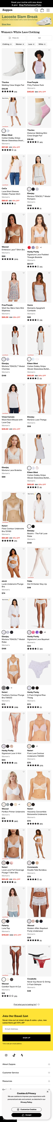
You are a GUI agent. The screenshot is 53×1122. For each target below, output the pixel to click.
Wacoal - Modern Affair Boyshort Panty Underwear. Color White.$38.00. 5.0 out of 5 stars (39, 914)
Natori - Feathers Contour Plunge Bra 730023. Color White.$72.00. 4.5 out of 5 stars (14, 681)
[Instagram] (6, 1055)
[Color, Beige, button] (37, 863)
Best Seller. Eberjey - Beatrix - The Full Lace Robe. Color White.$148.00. (39, 518)
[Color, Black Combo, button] (33, 746)
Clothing (5, 44)
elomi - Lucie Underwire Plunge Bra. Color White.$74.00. (14, 571)
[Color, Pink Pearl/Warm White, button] (12, 863)
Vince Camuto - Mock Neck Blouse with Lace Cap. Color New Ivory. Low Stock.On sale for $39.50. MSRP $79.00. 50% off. (14, 406)
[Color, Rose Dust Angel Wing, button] (33, 921)
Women (19, 44)
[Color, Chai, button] (37, 247)
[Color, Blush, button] (37, 468)
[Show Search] (36, 10)
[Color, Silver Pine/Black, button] (37, 921)
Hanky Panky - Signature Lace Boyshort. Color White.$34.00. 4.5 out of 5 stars (39, 624)
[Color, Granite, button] (41, 632)
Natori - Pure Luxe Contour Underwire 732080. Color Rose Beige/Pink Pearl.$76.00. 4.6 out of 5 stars (39, 739)
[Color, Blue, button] (8, 131)
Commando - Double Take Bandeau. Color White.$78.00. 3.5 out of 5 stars (39, 856)
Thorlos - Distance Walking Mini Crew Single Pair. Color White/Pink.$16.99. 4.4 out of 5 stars (39, 123)
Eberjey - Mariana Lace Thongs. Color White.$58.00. (39, 406)
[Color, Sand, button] (16, 804)
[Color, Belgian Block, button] (8, 804)
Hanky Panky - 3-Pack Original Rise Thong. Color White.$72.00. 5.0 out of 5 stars (39, 681)
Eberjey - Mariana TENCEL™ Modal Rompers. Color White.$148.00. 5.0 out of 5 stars (39, 182)
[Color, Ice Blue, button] (37, 189)
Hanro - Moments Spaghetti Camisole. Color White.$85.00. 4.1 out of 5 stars (39, 296)
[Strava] (22, 1055)
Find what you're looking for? (25, 1004)
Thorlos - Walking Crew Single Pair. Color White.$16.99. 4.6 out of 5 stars (14, 70)
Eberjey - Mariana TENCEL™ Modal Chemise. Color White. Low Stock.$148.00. (14, 352)
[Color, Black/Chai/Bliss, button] (33, 688)
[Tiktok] (14, 1055)
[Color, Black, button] (33, 189)
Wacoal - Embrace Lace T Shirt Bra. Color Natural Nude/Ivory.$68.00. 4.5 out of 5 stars (14, 240)
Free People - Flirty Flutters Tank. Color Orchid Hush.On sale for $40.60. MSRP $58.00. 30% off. (39, 70)
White (41, 44)
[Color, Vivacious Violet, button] (37, 632)
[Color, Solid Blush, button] (37, 359)
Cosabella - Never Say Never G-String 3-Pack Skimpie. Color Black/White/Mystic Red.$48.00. (39, 971)
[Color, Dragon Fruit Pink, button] (33, 632)
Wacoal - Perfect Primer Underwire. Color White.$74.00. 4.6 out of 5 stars (14, 797)
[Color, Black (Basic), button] (12, 979)
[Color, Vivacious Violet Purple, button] (33, 247)
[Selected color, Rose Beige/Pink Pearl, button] (29, 746)
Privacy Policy (26, 1102)
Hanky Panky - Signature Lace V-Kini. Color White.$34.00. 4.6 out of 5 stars (14, 739)
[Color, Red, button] (29, 247)
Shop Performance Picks (30, 5)
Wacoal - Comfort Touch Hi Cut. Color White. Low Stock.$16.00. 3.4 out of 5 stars (14, 971)
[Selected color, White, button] (4, 131)
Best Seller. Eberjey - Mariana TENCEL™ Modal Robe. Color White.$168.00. (14, 624)
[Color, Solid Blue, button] (33, 359)
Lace (30, 44)
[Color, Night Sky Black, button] (41, 921)
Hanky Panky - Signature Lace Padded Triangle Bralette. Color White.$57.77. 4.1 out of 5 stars (39, 240)
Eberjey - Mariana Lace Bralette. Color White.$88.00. (14, 461)
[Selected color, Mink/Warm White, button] (4, 863)
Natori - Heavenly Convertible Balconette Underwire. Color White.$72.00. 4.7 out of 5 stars (39, 797)
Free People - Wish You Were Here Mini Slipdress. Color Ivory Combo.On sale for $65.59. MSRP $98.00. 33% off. (14, 296)
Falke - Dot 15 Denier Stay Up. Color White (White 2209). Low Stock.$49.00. (39, 571)
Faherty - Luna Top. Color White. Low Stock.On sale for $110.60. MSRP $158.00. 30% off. (14, 914)
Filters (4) (15, 38)
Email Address (11, 1029)
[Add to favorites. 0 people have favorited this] (23, 50)
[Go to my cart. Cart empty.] (42, 10)
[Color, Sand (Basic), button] (8, 979)
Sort (39, 38)
